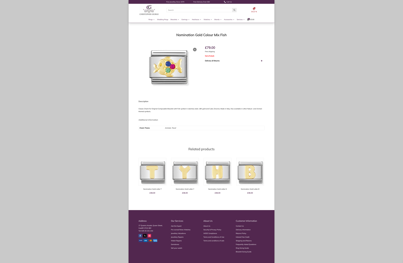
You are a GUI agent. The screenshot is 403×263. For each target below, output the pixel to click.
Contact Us (240, 226)
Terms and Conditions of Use (213, 237)
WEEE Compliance (210, 233)
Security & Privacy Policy (212, 230)
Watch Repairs (176, 241)
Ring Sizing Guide (242, 248)
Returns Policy (241, 233)
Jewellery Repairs (177, 237)
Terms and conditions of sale (213, 241)
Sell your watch (176, 248)
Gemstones (175, 244)
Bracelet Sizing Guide (243, 252)
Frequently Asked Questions (246, 244)
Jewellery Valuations (178, 233)
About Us (206, 226)
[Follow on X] (145, 235)
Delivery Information (243, 230)
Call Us (228, 2)
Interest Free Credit (242, 237)
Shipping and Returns (244, 241)
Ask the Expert (176, 226)
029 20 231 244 (147, 231)
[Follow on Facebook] (140, 235)
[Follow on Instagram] (149, 235)
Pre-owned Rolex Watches (180, 230)
